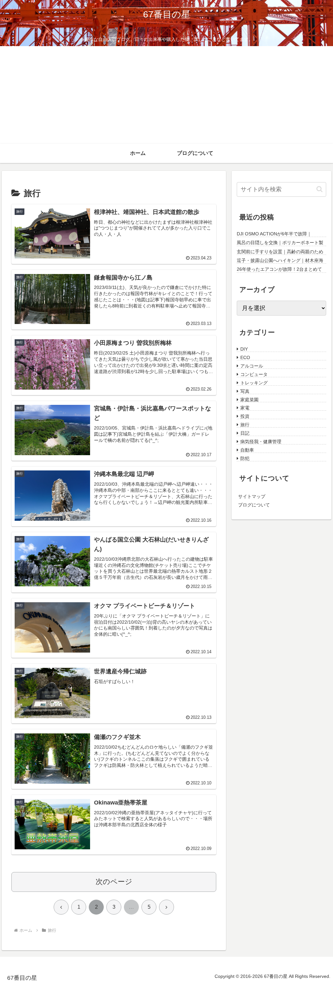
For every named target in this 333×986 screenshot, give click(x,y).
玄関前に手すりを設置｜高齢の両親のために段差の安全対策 (280, 252)
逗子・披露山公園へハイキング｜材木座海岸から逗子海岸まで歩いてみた (280, 261)
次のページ (114, 882)
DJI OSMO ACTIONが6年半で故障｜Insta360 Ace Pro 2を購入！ (274, 234)
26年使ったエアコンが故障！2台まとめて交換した (279, 269)
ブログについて (254, 504)
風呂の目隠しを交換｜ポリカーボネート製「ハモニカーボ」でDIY (280, 243)
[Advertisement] (166, 94)
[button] (319, 189)
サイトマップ (251, 496)
